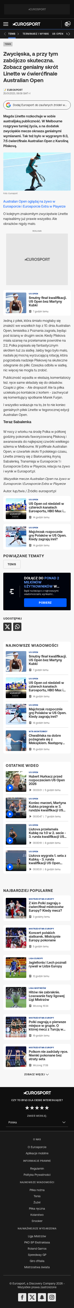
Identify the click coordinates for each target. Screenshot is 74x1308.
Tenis (8, 44)
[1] (27, 1107)
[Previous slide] (5, 33)
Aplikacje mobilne (37, 1153)
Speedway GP (37, 1254)
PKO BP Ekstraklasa (37, 1242)
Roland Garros (37, 1248)
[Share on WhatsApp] (17, 627)
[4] (41, 1107)
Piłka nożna (37, 1190)
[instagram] (52, 1297)
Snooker (37, 1221)
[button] (5, 24)
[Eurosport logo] (26, 24)
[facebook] (22, 1297)
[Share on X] (7, 627)
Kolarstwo (37, 1214)
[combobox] (37, 1122)
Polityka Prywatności (37, 1174)
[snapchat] (42, 1297)
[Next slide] (69, 33)
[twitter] (32, 1297)
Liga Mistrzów (37, 1236)
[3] (37, 1107)
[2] (32, 1107)
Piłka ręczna (37, 1208)
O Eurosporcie (37, 1147)
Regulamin (37, 1168)
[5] (46, 1107)
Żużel (37, 1202)
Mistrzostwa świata (37, 1267)
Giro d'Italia (37, 1261)
